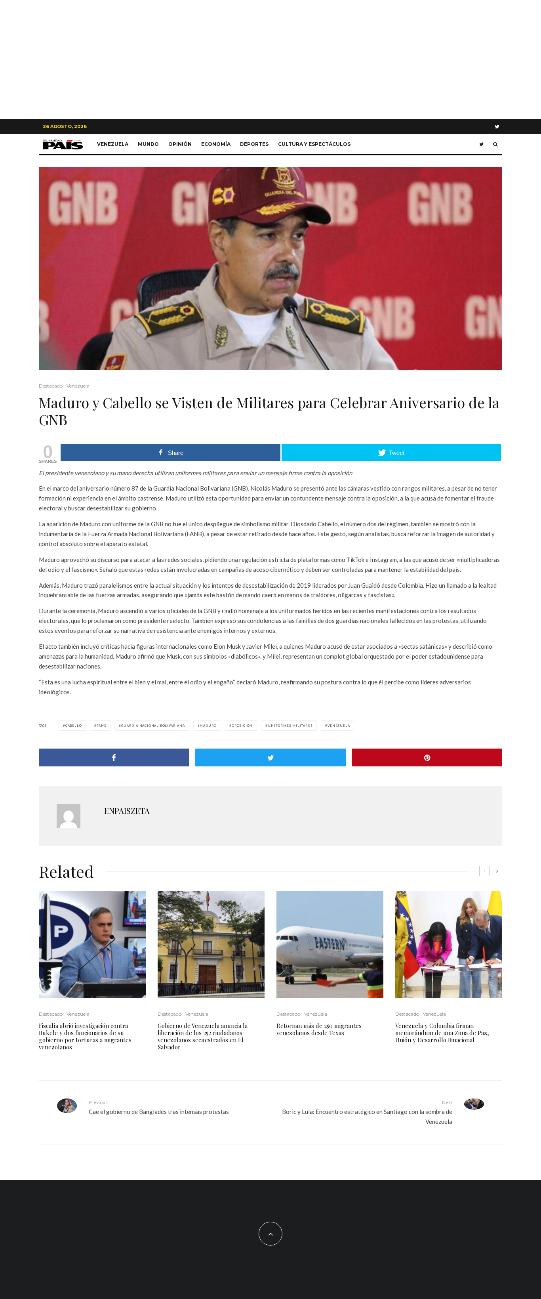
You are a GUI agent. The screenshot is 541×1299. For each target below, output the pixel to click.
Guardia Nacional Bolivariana (153, 726)
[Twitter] (497, 126)
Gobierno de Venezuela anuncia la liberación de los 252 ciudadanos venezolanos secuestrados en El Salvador (203, 1036)
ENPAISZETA (127, 810)
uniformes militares (290, 726)
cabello (73, 726)
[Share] (114, 757)
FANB (101, 726)
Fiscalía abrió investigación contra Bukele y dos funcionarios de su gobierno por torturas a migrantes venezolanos (85, 1036)
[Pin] (427, 757)
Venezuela (112, 144)
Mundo (148, 144)
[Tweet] (270, 757)
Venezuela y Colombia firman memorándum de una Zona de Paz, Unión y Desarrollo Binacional (442, 1032)
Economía (215, 144)
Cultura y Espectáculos (314, 144)
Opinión (180, 144)
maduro (208, 726)
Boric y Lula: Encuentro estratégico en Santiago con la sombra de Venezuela (367, 1112)
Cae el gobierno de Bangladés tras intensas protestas (159, 1107)
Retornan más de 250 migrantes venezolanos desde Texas (319, 1029)
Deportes (254, 144)
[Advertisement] (270, 59)
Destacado (51, 386)
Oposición (242, 726)
